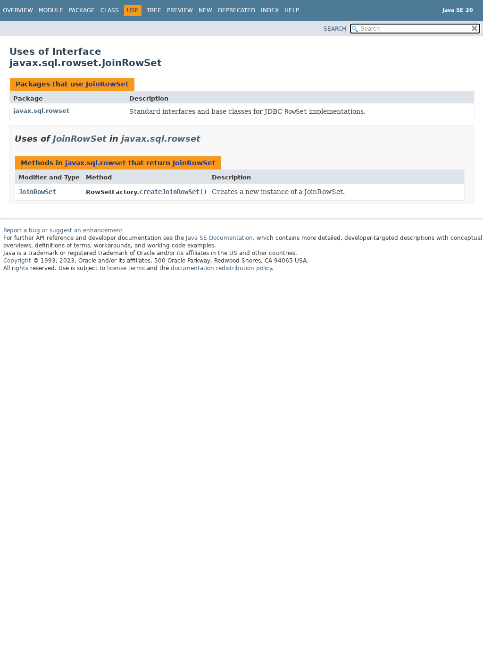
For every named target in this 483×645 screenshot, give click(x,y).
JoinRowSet (107, 84)
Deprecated (236, 10)
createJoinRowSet (169, 191)
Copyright (17, 260)
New (205, 10)
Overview (18, 10)
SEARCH (335, 28)
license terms (126, 268)
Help (291, 10)
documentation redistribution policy (221, 268)
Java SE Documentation (219, 238)
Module (51, 10)
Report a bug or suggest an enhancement (63, 230)
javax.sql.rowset (41, 110)
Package (82, 10)
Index (270, 10)
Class (109, 10)
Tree (154, 10)
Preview (180, 10)
